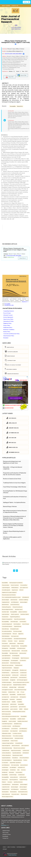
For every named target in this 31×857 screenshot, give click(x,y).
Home (4, 847)
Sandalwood (4, 772)
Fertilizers (4, 641)
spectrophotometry (6, 658)
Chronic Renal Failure (24, 757)
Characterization (5, 585)
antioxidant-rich (21, 767)
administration (12, 643)
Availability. (19, 701)
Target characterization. (7, 667)
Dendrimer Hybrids (25, 614)
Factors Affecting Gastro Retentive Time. (10, 716)
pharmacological (5, 599)
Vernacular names (15, 794)
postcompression (14, 696)
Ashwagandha (15, 670)
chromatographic (15, 655)
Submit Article (10, 347)
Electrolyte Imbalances (7, 760)
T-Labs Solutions (12, 855)
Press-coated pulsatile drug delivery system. (11, 597)
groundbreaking (5, 677)
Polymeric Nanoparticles (7, 619)
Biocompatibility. (5, 621)
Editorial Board (21, 847)
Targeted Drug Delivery (15, 616)
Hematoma (4, 692)
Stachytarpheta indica (22, 791)
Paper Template (11, 356)
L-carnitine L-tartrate (17, 733)
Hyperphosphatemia (17, 760)
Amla (18, 769)
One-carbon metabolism (7, 638)
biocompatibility (13, 611)
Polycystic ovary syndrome (7, 665)
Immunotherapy (5, 628)
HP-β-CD (21, 589)
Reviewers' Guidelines (8, 329)
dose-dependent (13, 730)
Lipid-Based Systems (18, 781)
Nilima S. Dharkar (20, 48)
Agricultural (21, 641)
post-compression (24, 587)
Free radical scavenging (18, 735)
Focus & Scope (7, 313)
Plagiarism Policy (7, 323)
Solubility (14, 701)
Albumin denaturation (6, 735)
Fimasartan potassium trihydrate (9, 594)
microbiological (13, 767)
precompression (5, 696)
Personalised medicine (7, 631)
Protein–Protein (14, 740)
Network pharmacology (15, 662)
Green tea (23, 769)
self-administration (21, 648)
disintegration (5, 648)
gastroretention (22, 706)
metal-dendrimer (5, 614)
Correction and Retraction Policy (11, 333)
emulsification (5, 767)
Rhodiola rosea (23, 670)
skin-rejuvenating (15, 765)
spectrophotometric (6, 655)
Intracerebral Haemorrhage (20, 689)
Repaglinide (4, 721)
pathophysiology (12, 687)
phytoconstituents (16, 745)
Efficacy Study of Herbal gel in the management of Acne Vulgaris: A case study (15, 41)
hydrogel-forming (5, 645)
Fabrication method (16, 650)
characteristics (5, 718)
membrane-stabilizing (23, 599)
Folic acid (15, 633)
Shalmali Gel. (20, 106)
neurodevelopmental (6, 633)
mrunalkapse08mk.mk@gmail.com (14, 51)
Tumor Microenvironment (19, 619)
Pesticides (10, 641)
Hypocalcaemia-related (17, 755)
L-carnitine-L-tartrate (6, 726)
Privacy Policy (6, 325)
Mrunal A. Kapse (11, 48)
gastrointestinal (14, 677)
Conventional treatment (7, 626)
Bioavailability (5, 653)
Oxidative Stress (11, 692)
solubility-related (21, 718)
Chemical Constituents (17, 607)
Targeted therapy (17, 626)
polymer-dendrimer (23, 611)
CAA (18, 692)
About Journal (6, 5)
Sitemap (5, 849)
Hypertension (15, 589)
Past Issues (5, 832)
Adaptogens (16, 667)
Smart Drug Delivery (14, 779)
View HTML (23, 75)
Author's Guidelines (12, 351)
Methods (26, 709)
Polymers (4, 781)
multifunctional (23, 777)
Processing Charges (11, 369)
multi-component (25, 745)
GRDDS (20, 709)
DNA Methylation (5, 636)
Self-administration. (14, 653)
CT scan (22, 692)
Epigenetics (20, 633)
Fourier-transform (15, 585)
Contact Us (15, 5)
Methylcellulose (14, 587)
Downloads (5, 836)
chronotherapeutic (6, 589)
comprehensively (14, 672)
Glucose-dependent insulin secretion (21, 682)
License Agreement (8, 317)
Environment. (5, 643)
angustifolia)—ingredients (15, 762)
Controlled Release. (6, 784)
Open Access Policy (8, 319)
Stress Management (6, 670)
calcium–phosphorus (6, 752)
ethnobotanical (25, 597)
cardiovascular (15, 675)
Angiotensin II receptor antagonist (9, 592)
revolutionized (23, 672)
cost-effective (23, 660)
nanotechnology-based (7, 624)
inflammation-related (6, 733)
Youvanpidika (13, 106)
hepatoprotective (5, 602)
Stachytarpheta (15, 784)
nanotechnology (12, 774)
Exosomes (10, 781)
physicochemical (23, 765)
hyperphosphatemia (17, 752)
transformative (23, 621)
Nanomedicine (5, 616)
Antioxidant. (11, 772)
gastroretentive (5, 706)
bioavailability (5, 582)
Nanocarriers (5, 779)
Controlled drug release (7, 723)
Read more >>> (25, 301)
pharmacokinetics (14, 777)
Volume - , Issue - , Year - (18, 71)
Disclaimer (5, 337)
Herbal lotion (13, 769)
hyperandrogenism (6, 745)
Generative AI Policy (8, 321)
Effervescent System (6, 711)
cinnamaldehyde (5, 740)
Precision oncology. (17, 631)
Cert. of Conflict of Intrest (14, 365)
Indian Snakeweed (6, 794)
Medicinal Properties (6, 607)
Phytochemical (24, 794)
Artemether (12, 699)
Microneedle (24, 650)
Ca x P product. (5, 762)
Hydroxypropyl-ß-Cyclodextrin (15, 582)
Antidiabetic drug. (17, 723)
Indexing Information (13, 373)
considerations (23, 789)
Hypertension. (5, 694)
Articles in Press (7, 834)
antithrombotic (21, 687)
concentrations (14, 728)
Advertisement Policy (8, 335)
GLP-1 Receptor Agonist (22, 679)
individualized (26, 752)
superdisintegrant (6, 587)
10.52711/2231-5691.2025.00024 (13, 53)
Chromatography (15, 658)
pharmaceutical (23, 653)
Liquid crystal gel (12, 721)
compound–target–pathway (8, 743)
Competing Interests (8, 311)
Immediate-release (6, 701)
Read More (22, 258)
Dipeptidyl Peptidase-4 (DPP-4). (19, 684)
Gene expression (14, 636)
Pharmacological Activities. (7, 609)
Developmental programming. (20, 638)
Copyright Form (11, 360)
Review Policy (6, 331)
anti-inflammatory (15, 602)
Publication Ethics (7, 327)
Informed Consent (8, 315)
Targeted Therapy (23, 779)
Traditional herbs (18, 665)
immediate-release (21, 694)
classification (5, 687)
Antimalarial (19, 699)
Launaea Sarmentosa (14, 604)
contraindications (22, 677)
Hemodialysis (15, 757)
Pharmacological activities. (7, 796)
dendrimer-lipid (5, 611)
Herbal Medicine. (5, 672)
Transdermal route (6, 650)
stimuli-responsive (15, 614)
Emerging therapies (14, 628)
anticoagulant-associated (7, 689)
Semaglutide (12, 679)
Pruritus (25, 760)
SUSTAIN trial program (6, 682)
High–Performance (25, 658)
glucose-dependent (6, 675)
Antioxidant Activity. (19, 738)
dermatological (5, 769)
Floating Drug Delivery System (19, 711)
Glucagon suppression (7, 684)
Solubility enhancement (22, 721)
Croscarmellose (23, 585)
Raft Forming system (6, 713)
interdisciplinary (17, 624)
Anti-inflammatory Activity (7, 738)
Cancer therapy (25, 624)
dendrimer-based (18, 609)
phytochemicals (14, 599)
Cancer (15, 641)
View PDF (10, 76)
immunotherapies (14, 621)
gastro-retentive (13, 709)
